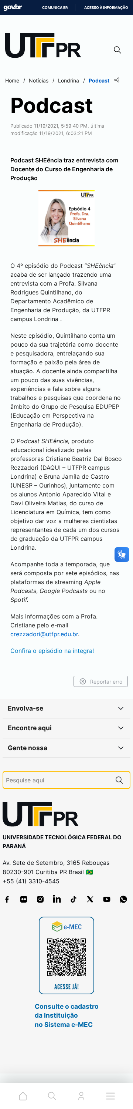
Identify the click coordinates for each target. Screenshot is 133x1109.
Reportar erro (106, 681)
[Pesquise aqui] (119, 780)
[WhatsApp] (123, 899)
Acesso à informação (106, 8)
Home (12, 80)
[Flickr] (23, 899)
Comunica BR (55, 8)
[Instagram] (40, 899)
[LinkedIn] (56, 899)
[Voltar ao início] (43, 816)
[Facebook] (7, 899)
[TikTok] (73, 899)
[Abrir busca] (117, 50)
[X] (90, 899)
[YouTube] (106, 899)
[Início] (45, 47)
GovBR (12, 7)
